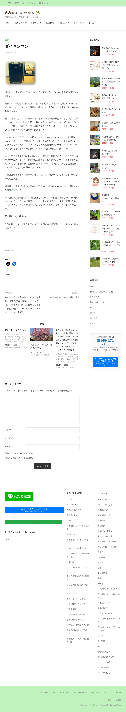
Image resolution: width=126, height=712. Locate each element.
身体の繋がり (103, 608)
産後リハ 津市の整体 (107, 541)
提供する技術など (105, 505)
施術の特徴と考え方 (106, 657)
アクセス (45, 3)
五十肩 (100, 584)
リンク (100, 636)
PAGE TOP (121, 689)
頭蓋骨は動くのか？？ (76, 604)
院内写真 (101, 641)
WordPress (94, 705)
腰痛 (99, 568)
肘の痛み (101, 557)
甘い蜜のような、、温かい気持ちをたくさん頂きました (111, 245)
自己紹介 (63, 23)
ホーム (91, 23)
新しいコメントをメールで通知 (20, 453)
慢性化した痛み (104, 652)
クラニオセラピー (105, 673)
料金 (92, 307)
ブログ (92, 313)
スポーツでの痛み (105, 662)
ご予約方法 (94, 297)
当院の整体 (49, 23)
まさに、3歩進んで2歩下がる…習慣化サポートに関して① (111, 65)
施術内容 (70, 562)
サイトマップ (64, 693)
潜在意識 (101, 526)
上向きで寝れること (106, 499)
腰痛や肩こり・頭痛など (77, 599)
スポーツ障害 (103, 667)
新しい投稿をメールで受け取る (20, 458)
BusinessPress (115, 705)
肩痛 (99, 578)
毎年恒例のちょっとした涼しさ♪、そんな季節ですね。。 (111, 198)
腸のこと (101, 646)
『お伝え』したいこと (76, 593)
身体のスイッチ (73, 534)
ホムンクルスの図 (105, 536)
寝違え (100, 552)
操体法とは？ (103, 510)
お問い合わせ (30, 3)
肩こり (100, 563)
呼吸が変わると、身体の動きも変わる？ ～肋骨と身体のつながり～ (111, 228)
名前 (8, 430)
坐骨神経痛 (102, 573)
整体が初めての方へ (98, 302)
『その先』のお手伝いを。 (78, 548)
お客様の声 (19, 23)
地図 (7, 23)
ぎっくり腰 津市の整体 (108, 547)
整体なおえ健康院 (114, 700)
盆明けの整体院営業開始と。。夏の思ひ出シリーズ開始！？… (111, 82)
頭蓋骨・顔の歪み (105, 613)
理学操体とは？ (104, 515)
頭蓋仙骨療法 (72, 609)
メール (9, 438)
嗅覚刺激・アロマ (105, 531)
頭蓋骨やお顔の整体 (77, 614)
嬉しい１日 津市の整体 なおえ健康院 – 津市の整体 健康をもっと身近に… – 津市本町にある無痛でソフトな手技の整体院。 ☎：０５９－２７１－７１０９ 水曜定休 (23, 305)
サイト (7, 447)
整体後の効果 (72, 515)
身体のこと (71, 520)
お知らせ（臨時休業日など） (102, 292)
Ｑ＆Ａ (92, 323)
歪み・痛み (71, 505)
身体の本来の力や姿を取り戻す (65, 297)
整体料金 (34, 23)
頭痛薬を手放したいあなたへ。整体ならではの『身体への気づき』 (111, 182)
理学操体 (101, 520)
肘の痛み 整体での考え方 (78, 625)
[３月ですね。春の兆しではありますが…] (41, 334)
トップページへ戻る (80, 693)
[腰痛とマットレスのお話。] (17, 339)
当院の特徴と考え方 (75, 620)
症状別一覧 (44, 693)
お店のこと (9, 40)
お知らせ (117, 693)
